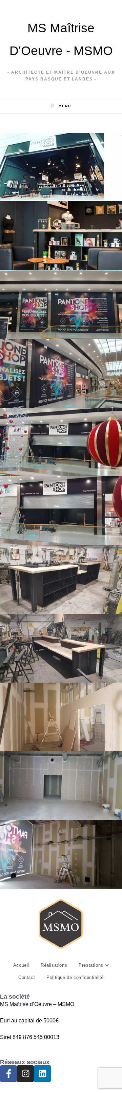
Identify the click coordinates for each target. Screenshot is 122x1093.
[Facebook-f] (8, 1073)
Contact (26, 977)
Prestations (92, 965)
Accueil (21, 965)
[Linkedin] (42, 1073)
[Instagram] (25, 1073)
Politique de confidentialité (75, 977)
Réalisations (54, 965)
